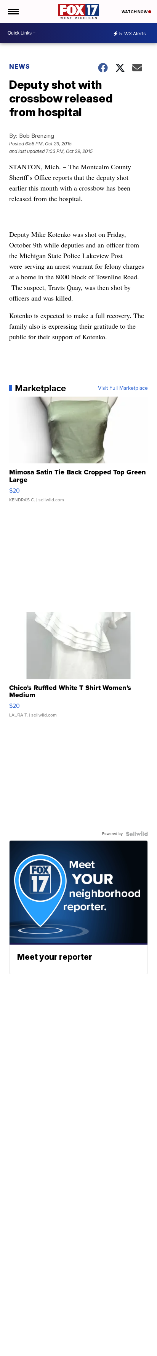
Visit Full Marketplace (123, 388)
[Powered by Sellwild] (137, 833)
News (19, 66)
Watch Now (135, 11)
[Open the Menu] (13, 11)
